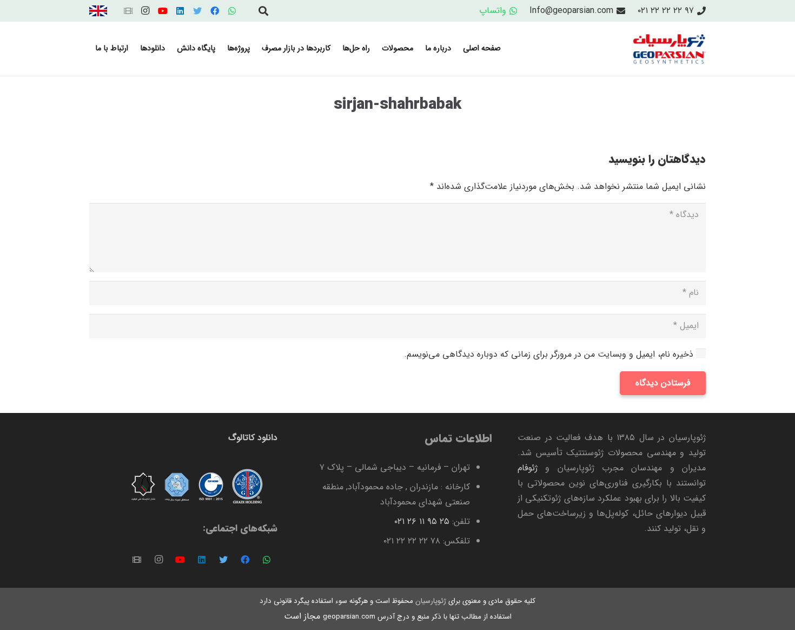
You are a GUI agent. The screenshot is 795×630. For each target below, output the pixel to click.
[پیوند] (98, 10)
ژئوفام (528, 468)
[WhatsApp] (232, 10)
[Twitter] (197, 10)
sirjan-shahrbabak (397, 105)
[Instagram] (145, 10)
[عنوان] (128, 10)
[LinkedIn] (180, 10)
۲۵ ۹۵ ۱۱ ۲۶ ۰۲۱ (421, 521)
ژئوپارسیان (429, 601)
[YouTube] (162, 10)
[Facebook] (214, 10)
